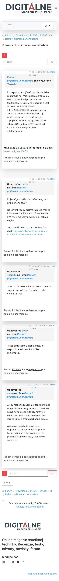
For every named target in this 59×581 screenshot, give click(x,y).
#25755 (51, 384)
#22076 (51, 72)
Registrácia (34, 157)
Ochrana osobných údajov (42, 573)
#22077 (51, 179)
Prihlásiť (16, 157)
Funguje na (22, 506)
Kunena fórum (36, 506)
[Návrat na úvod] (28, 8)
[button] (56, 8)
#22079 (51, 266)
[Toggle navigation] (10, 26)
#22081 (52, 325)
